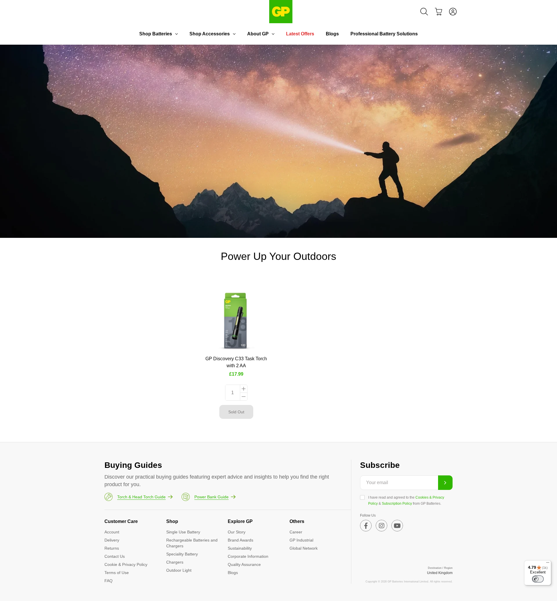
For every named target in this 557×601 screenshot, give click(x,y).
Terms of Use (116, 572)
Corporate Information (248, 556)
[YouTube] (397, 525)
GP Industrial (301, 540)
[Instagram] (381, 525)
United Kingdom (440, 573)
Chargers (174, 562)
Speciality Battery (182, 554)
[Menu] (547, 563)
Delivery (111, 540)
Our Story (236, 532)
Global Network (304, 548)
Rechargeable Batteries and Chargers (192, 543)
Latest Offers (300, 33)
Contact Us (114, 556)
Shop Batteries (155, 33)
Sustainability (240, 548)
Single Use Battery (183, 532)
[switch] (538, 578)
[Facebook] (366, 525)
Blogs (332, 33)
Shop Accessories (209, 33)
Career (296, 532)
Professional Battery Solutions (384, 33)
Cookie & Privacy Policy (125, 564)
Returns (111, 548)
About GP (258, 33)
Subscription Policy (397, 504)
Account (111, 532)
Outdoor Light (178, 570)
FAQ (108, 580)
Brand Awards (240, 540)
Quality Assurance (244, 564)
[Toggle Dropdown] (176, 34)
